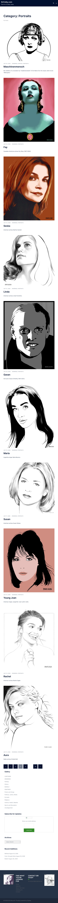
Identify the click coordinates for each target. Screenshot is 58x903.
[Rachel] (29, 639)
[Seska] (29, 188)
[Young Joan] (29, 560)
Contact (18, 891)
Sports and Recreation (11, 805)
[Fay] (29, 109)
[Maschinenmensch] (29, 42)
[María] (29, 415)
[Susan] (29, 488)
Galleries (18, 886)
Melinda (7, 853)
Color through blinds (10, 856)
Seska (7, 225)
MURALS (7, 787)
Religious (7, 800)
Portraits (26, 63)
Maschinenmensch (14, 66)
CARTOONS (8, 776)
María (7, 453)
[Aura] (29, 717)
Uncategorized (9, 807)
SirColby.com (6, 2)
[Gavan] (29, 335)
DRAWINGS (14, 63)
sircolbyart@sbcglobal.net (35, 881)
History (6, 784)
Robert (6, 859)
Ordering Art (19, 890)
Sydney (29, 900)
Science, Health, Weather (11, 802)
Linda (6, 291)
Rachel (7, 676)
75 (35, 766)
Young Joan (10, 597)
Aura (6, 755)
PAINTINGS (8, 789)
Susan (7, 519)
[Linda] (29, 260)
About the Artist (20, 888)
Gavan (7, 374)
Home (17, 884)
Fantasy (20, 63)
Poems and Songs (9, 792)
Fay (5, 147)
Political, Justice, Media (11, 794)
